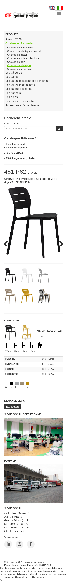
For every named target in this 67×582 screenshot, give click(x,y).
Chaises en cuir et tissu (20, 47)
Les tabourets (14, 72)
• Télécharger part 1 (15, 144)
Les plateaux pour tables (20, 101)
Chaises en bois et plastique (23, 58)
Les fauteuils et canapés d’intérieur (27, 80)
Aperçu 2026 (13, 39)
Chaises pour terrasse (19, 69)
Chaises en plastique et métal (24, 51)
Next (60, 242)
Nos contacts (12, 407)
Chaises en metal (17, 54)
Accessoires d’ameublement (23, 105)
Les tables (11, 76)
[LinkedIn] (8, 544)
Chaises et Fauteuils (19, 43)
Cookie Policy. (54, 577)
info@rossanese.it (14, 531)
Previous (7, 242)
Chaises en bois (16, 61)
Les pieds (11, 97)
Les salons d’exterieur (19, 88)
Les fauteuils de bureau (20, 84)
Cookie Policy (26, 565)
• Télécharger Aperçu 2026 (19, 158)
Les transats (13, 92)
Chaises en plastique (19, 65)
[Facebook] (31, 544)
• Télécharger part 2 (15, 147)
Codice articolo (11, 123)
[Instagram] (19, 544)
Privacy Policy (11, 565)
